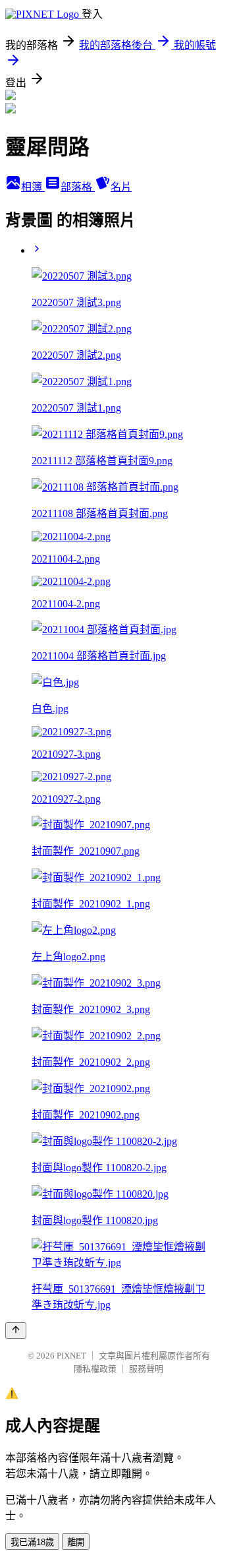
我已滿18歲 (32, 1542)
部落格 (78, 187)
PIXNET (71, 1356)
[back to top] (15, 1330)
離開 (75, 1542)
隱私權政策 (95, 1369)
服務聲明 (146, 1369)
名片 (121, 187)
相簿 (33, 187)
